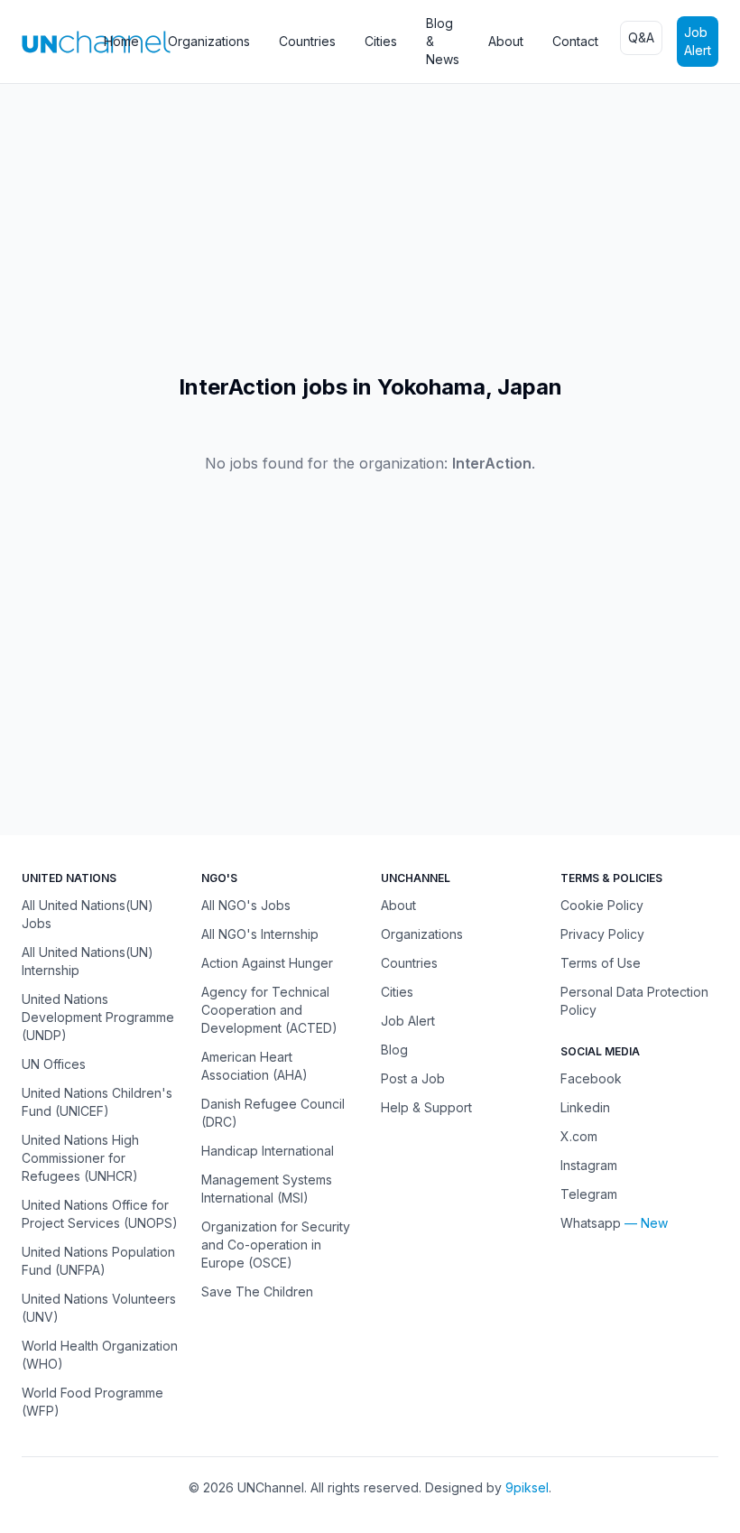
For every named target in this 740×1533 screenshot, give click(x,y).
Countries (307, 41)
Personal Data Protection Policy (634, 1000)
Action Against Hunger (267, 963)
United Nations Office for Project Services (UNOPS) (100, 1214)
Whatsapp (590, 1223)
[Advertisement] (370, 228)
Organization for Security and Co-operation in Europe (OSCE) (275, 1244)
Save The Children (257, 1291)
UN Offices (54, 1064)
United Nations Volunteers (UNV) (99, 1307)
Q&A (641, 37)
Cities (381, 41)
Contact (575, 41)
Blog (394, 1049)
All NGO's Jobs (246, 905)
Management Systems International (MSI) (266, 1188)
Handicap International (267, 1150)
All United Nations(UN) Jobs (87, 914)
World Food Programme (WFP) (92, 1401)
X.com (578, 1136)
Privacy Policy (602, 934)
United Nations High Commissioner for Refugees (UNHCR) (80, 1158)
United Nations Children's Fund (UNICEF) (97, 1102)
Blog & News (442, 41)
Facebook (591, 1078)
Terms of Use (600, 963)
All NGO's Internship (260, 934)
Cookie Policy (601, 905)
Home (121, 41)
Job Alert (697, 41)
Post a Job (413, 1078)
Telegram (588, 1194)
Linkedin (585, 1107)
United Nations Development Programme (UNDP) (98, 1017)
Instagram (588, 1165)
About (505, 41)
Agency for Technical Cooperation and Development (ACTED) (269, 1010)
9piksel (527, 1487)
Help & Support (426, 1107)
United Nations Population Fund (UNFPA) (98, 1261)
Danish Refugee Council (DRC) (273, 1112)
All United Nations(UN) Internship (87, 961)
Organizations (209, 41)
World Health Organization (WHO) (100, 1354)
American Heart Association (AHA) (254, 1065)
